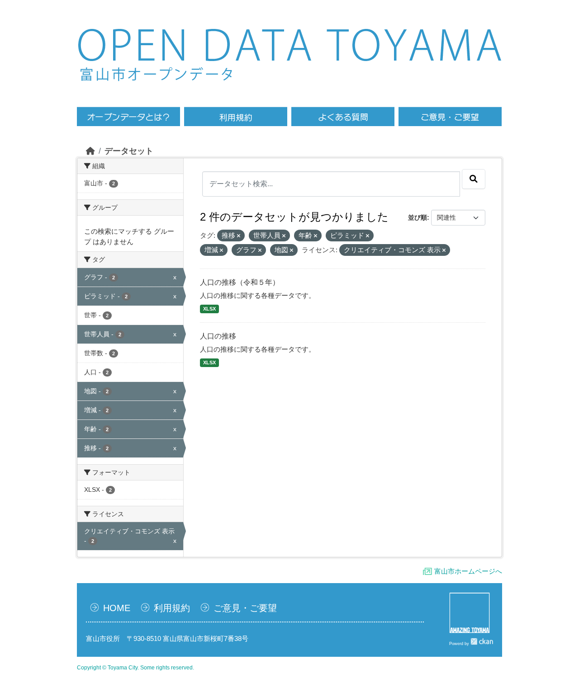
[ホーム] (90, 150)
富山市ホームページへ (468, 571)
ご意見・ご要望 (245, 608)
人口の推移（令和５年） (240, 282)
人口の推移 (218, 336)
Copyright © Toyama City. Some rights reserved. (135, 667)
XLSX (209, 308)
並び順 (417, 217)
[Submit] (473, 179)
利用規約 (172, 608)
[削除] (238, 236)
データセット (128, 150)
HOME (116, 608)
